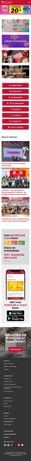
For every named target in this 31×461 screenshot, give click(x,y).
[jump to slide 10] (23, 12)
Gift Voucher (8, 424)
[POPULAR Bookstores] (7, 2)
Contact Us (7, 379)
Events (6, 403)
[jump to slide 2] (9, 12)
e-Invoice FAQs (8, 391)
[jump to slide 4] (12, 12)
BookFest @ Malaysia (10, 434)
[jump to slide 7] (18, 12)
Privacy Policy (8, 381)
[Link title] (16, 151)
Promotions (7, 406)
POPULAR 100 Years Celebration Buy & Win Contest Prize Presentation (15, 220)
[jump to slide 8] (20, 12)
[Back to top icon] (27, 457)
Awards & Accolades (10, 366)
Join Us (6, 416)
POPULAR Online (8, 431)
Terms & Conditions (10, 384)
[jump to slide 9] (21, 12)
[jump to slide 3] (10, 12)
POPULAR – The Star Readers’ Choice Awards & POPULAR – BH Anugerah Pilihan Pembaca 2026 (14, 192)
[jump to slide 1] (7, 12)
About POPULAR (8, 364)
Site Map (6, 437)
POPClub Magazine (10, 418)
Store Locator (8, 401)
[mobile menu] (28, 2)
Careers (6, 369)
